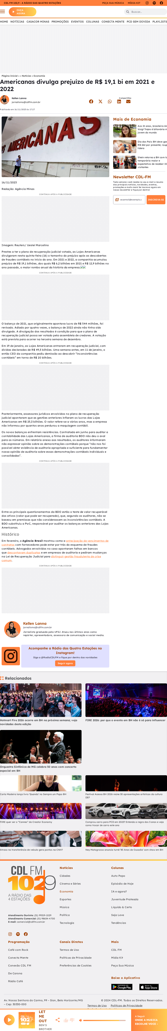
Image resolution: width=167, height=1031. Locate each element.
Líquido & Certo (121, 907)
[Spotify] (154, 3)
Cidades (65, 875)
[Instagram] (147, 3)
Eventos (77, 21)
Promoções (60, 21)
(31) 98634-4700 (46, 918)
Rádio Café (15, 981)
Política (65, 915)
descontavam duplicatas (23, 552)
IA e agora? (119, 891)
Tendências (118, 922)
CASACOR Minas (38, 21)
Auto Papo (118, 875)
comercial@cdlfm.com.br (31, 921)
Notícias (17, 21)
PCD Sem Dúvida (138, 21)
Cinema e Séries (70, 883)
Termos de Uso (69, 949)
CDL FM (116, 949)
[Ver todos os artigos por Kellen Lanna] (4, 100)
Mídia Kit (134, 3)
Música (64, 907)
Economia (39, 75)
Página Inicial (10, 75)
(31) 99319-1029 (43, 915)
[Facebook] (161, 3)
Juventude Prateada (124, 899)
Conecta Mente (113, 21)
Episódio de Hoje (122, 883)
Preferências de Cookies (76, 965)
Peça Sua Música (122, 965)
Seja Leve (117, 915)
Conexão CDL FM (19, 965)
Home (4, 21)
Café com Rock (18, 949)
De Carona (15, 973)
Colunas (92, 21)
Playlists (159, 21)
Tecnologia (67, 922)
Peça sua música (113, 3)
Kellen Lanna (19, 98)
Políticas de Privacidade (75, 957)
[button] (91, 101)
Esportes (65, 899)
